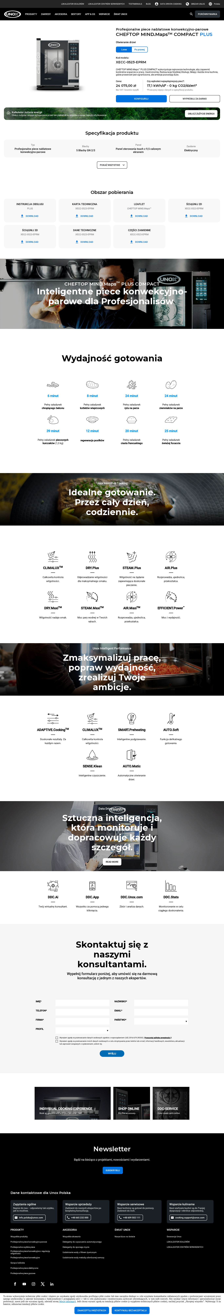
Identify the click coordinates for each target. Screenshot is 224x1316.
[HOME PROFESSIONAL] (13, 14)
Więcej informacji (67, 1301)
